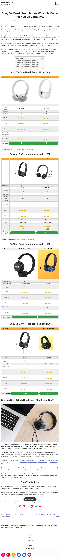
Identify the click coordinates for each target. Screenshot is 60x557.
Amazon (3, 532)
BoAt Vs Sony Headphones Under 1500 (27, 64)
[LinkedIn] (19, 555)
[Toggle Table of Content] (42, 58)
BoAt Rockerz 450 (42, 462)
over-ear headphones (43, 473)
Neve (23, 551)
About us (30, 535)
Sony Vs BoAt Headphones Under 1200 (27, 62)
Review (18, 454)
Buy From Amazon (30, 499)
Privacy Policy (30, 548)
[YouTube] (40, 506)
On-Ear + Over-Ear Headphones (44, 20)
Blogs (30, 537)
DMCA (30, 543)
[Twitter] (36, 506)
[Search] (30, 3)
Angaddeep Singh (14, 20)
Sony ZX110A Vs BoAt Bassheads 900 (23, 149)
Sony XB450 (23, 462)
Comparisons (33, 20)
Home (30, 545)
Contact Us (30, 540)
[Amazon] (14, 555)
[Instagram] (24, 506)
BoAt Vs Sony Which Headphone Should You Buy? (30, 68)
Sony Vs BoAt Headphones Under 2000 (27, 66)
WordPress (35, 551)
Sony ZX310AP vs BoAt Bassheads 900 (23, 239)
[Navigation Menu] (57, 3)
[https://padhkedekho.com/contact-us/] (28, 506)
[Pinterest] (32, 506)
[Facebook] (20, 506)
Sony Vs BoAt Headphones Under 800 (27, 60)
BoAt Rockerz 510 (32, 462)
